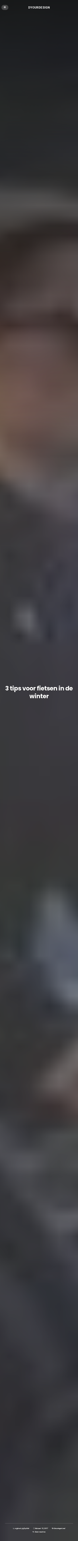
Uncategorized (59, 1528)
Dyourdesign (39, 7)
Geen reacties (40, 1532)
